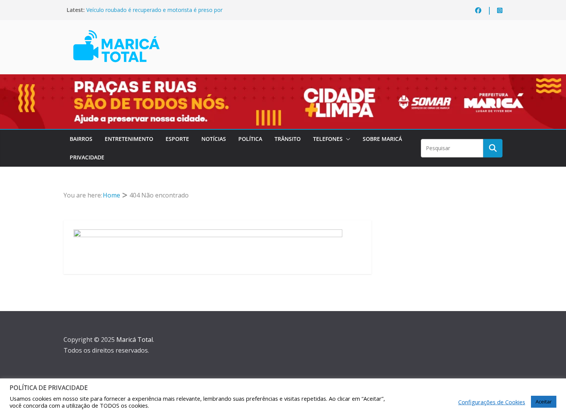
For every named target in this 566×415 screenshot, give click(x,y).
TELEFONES (328, 138)
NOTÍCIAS (213, 138)
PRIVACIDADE (87, 157)
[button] (346, 139)
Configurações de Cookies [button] (491, 401)
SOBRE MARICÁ (382, 138)
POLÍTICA (250, 138)
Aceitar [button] (544, 401)
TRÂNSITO (288, 138)
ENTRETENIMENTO (129, 138)
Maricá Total (134, 339)
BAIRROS (81, 138)
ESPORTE (177, 138)
